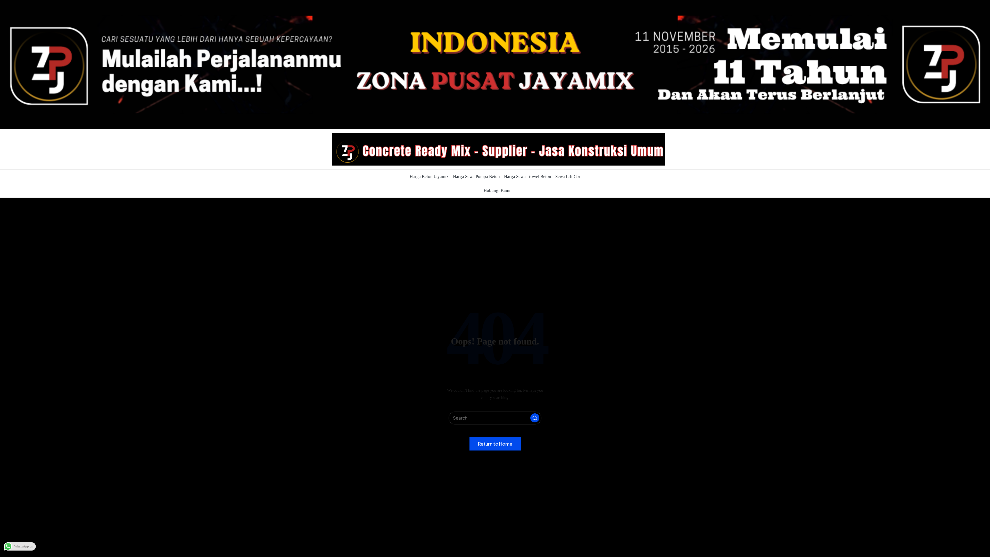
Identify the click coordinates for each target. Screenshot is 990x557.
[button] (534, 417)
